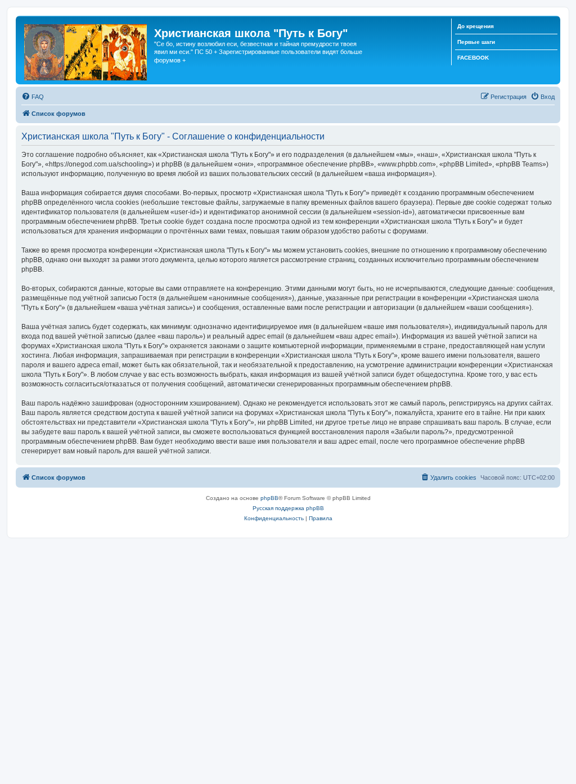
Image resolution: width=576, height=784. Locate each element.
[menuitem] (32, 96)
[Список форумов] (86, 50)
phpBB (269, 498)
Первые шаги (476, 42)
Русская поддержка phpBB (288, 508)
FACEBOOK (473, 58)
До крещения (475, 26)
